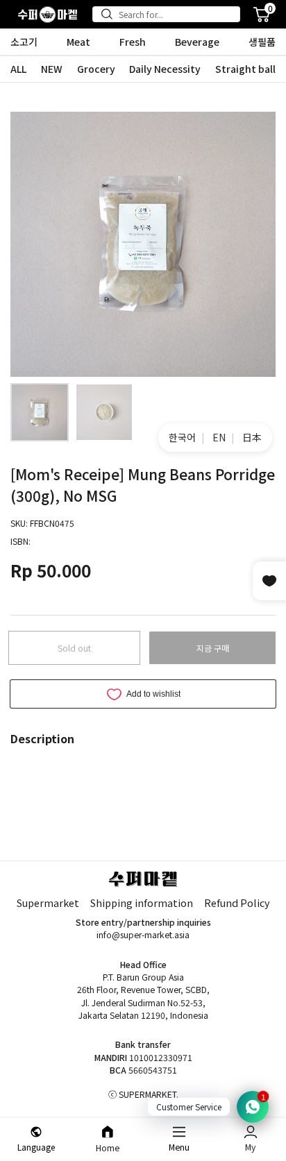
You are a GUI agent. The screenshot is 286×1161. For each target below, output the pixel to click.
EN (219, 437)
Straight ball (245, 69)
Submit (109, 14)
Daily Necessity (165, 69)
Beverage (197, 42)
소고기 (23, 42)
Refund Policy (237, 902)
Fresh (132, 42)
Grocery (96, 69)
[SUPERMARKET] (47, 14)
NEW (51, 69)
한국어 (182, 437)
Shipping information (141, 902)
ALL (18, 69)
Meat (78, 42)
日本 (252, 437)
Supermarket (48, 902)
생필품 (262, 42)
